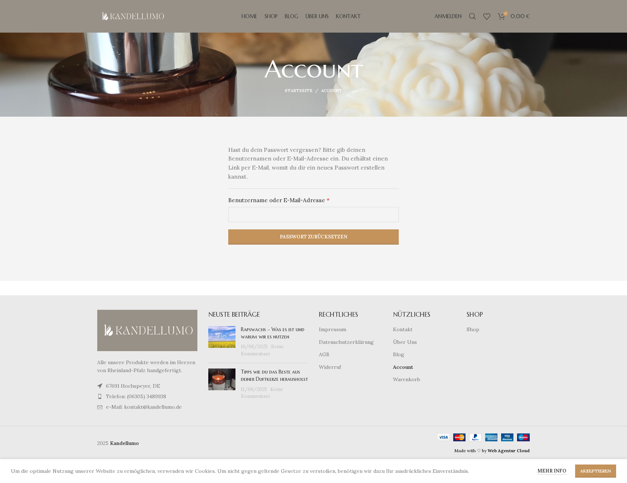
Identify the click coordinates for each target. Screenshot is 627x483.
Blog (398, 354)
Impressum (332, 329)
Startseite (298, 90)
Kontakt (403, 329)
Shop (473, 329)
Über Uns (405, 342)
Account (403, 367)
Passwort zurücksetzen (313, 237)
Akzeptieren (595, 471)
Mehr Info (551, 471)
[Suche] (472, 16)
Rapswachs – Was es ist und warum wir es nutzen (272, 333)
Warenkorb (406, 379)
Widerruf (330, 367)
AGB (324, 354)
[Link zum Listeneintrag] (147, 396)
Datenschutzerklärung (346, 342)
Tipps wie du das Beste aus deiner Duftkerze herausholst (274, 375)
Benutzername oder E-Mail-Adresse (295, 200)
